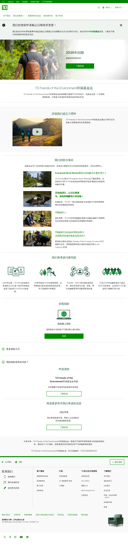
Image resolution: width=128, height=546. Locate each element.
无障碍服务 (28, 515)
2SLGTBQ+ (85, 481)
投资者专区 (48, 16)
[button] (99, 7)
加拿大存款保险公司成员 (45, 515)
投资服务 (25, 2)
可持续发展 (63, 476)
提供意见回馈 (13, 488)
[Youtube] (21, 537)
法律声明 (17, 515)
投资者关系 (108, 502)
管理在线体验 (73, 515)
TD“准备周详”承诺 (65, 481)
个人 (3, 2)
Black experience (88, 490)
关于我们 (7, 16)
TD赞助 (61, 485)
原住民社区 (85, 476)
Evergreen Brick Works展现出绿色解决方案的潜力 (79, 173)
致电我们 (11, 477)
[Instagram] (15, 537)
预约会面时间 (13, 482)
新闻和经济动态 (34, 16)
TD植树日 (60, 212)
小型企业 (10, 2)
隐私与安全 (6, 515)
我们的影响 (17, 16)
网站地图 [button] (84, 515)
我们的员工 (108, 481)
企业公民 (107, 490)
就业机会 (40, 490)
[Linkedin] (27, 537)
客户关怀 (59, 16)
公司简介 (107, 485)
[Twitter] (5, 537)
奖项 (105, 507)
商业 (17, 2)
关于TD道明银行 (47, 1)
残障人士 (84, 485)
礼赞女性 (84, 495)
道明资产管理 (35, 2)
